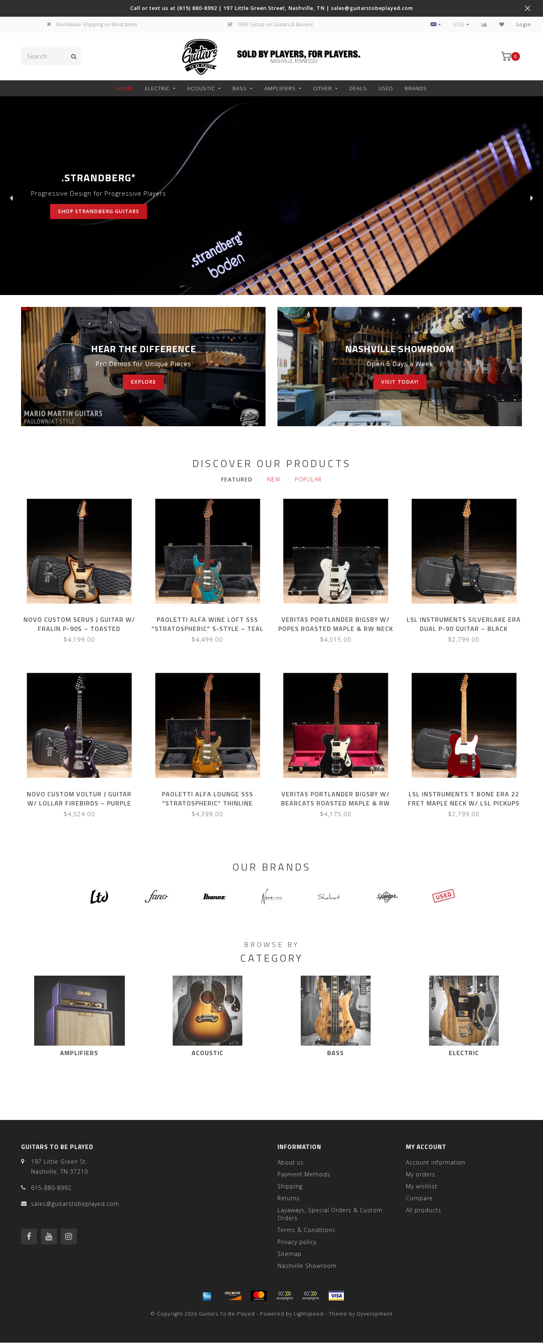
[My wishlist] (501, 24)
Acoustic (201, 88)
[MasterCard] (259, 1296)
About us (290, 1162)
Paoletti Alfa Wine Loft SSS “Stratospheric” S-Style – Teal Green (207, 628)
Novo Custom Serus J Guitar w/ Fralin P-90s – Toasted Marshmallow (79, 628)
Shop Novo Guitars (69, 211)
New (273, 479)
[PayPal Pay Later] (310, 1296)
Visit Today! (400, 381)
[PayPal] (285, 1296)
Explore (143, 381)
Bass (240, 88)
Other (322, 88)
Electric (157, 88)
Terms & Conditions (306, 1230)
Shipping (290, 1186)
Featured (236, 479)
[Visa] (336, 1296)
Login (523, 24)
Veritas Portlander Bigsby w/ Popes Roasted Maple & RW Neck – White (335, 628)
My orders (420, 1174)
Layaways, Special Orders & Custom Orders (329, 1214)
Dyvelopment (375, 1313)
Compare (419, 1198)
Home (124, 88)
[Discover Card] (233, 1296)
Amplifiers (280, 88)
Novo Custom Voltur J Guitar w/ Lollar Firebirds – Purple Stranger (79, 803)
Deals (358, 88)
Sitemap (289, 1254)
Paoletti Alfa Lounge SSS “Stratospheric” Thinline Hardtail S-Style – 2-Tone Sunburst (207, 807)
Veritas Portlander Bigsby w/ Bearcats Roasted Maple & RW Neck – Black (335, 803)
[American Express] (207, 1296)
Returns (288, 1198)
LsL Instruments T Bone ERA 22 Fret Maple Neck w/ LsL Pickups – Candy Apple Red (464, 803)
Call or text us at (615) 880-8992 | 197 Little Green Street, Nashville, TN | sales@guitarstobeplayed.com (271, 8)
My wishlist (421, 1186)
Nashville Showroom (307, 1265)
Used (385, 88)
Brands (416, 88)
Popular (308, 479)
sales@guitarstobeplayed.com (75, 1203)
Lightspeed (309, 1313)
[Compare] (484, 24)
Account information (435, 1162)
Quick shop (82, 616)
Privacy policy (296, 1242)
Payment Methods (303, 1174)
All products (423, 1210)
